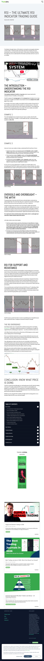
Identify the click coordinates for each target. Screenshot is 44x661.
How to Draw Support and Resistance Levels (14, 412)
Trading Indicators (8, 433)
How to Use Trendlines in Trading (12, 410)
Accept (28, 656)
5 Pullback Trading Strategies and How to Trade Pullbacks (16, 415)
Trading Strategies (9, 430)
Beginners (7, 567)
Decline (36, 656)
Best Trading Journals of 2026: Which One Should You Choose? (22, 560)
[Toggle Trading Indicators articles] (38, 433)
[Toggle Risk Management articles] (38, 439)
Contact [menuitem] (5, 618)
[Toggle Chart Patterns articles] (38, 427)
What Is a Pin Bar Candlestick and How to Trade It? (14, 420)
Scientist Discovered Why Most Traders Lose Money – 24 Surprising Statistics (20, 596)
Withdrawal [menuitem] (6, 620)
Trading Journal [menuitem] (7, 614)
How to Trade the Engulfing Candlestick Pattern (14, 417)
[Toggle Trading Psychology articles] (38, 436)
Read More (36, 534)
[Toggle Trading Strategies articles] (38, 430)
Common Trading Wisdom (10, 604)
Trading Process (8, 442)
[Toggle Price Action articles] (38, 407)
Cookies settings (19, 656)
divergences (7, 328)
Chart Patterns (8, 427)
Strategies (8, 531)
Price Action (7, 406)
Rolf (6, 526)
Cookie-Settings (35, 642)
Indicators (6, 22)
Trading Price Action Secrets (11, 422)
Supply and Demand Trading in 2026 (15, 524)
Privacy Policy (27, 650)
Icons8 (35, 638)
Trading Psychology (9, 436)
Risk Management (8, 439)
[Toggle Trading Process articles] (38, 442)
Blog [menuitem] (5, 616)
